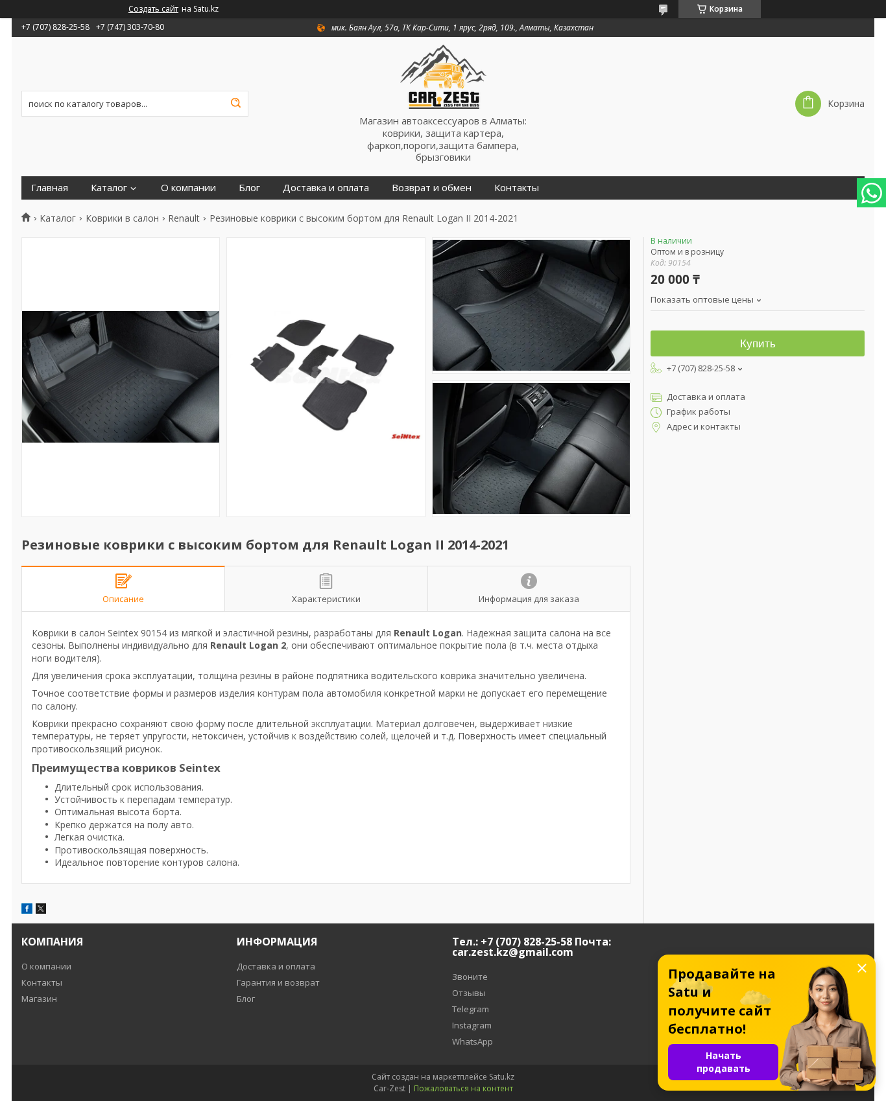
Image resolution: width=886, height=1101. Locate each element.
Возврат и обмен (432, 187)
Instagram (472, 1025)
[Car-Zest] (443, 75)
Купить (758, 344)
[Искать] (235, 104)
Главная (49, 187)
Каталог (109, 187)
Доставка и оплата (326, 187)
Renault (184, 218)
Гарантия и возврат (278, 982)
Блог (249, 187)
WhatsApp (472, 1041)
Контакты (516, 187)
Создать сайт (153, 9)
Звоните (470, 976)
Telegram (470, 1009)
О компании (188, 187)
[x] (41, 910)
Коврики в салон (122, 218)
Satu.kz (501, 1076)
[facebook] (26, 910)
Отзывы (469, 993)
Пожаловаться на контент (463, 1088)
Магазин (39, 998)
